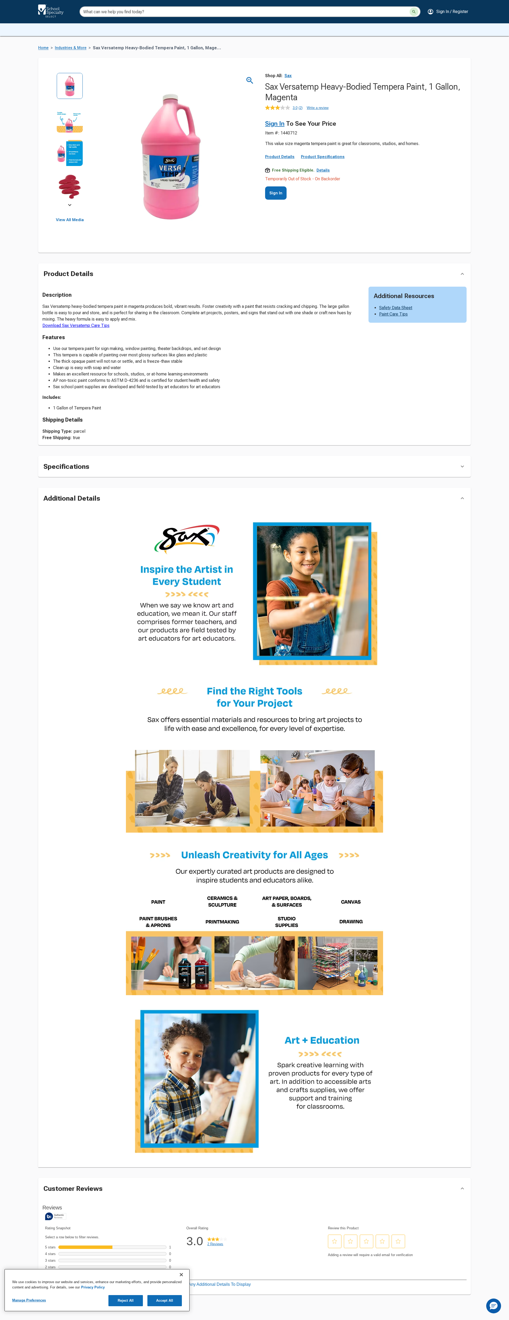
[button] (447, 11)
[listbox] (70, 140)
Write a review (317, 108)
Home (43, 48)
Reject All (126, 1300)
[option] (70, 89)
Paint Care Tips (393, 314)
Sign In (274, 123)
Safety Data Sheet (395, 307)
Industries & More (70, 48)
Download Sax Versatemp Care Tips (75, 325)
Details (323, 170)
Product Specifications (323, 156)
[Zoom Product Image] (250, 80)
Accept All (164, 1300)
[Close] (181, 1274)
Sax (288, 75)
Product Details (280, 156)
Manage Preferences (29, 1300)
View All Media (70, 219)
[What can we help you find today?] (414, 11)
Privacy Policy (93, 1287)
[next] (69, 205)
